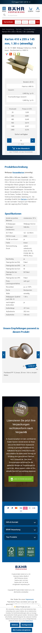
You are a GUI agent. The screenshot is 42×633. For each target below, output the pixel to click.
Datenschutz (29, 621)
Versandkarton (18, 172)
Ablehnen (15, 625)
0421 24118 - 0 (25, 2)
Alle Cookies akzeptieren (22, 630)
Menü (4, 11)
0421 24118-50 (23, 582)
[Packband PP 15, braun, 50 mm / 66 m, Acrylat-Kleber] (21, 351)
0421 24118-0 (23, 580)
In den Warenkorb (23, 149)
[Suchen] (4, 15)
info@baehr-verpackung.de (21, 584)
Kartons (24, 199)
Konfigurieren (27, 625)
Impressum (30, 599)
